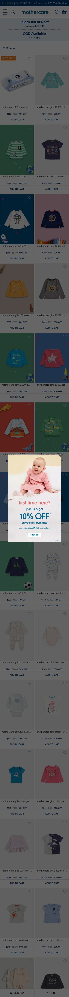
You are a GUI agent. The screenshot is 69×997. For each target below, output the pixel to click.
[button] (61, 455)
